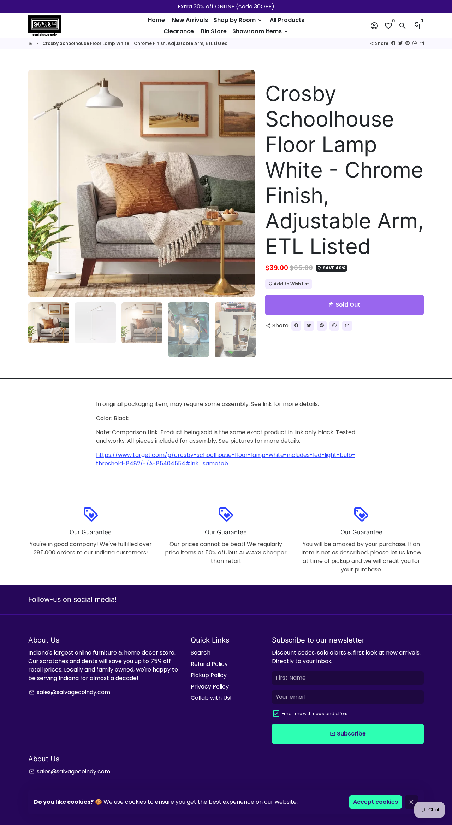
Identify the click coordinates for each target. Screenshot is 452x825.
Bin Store (214, 31)
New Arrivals (190, 20)
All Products (287, 20)
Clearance (178, 31)
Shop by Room (238, 20)
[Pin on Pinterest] (407, 43)
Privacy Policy (210, 686)
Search (200, 653)
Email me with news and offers (314, 713)
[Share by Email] (422, 43)
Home (156, 20)
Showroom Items (260, 31)
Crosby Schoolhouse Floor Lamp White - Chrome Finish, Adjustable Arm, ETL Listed (135, 43)
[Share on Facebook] (393, 43)
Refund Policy (209, 664)
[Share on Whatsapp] (414, 43)
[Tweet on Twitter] (400, 43)
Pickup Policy (209, 675)
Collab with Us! (211, 698)
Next (245, 183)
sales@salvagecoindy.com (69, 692)
